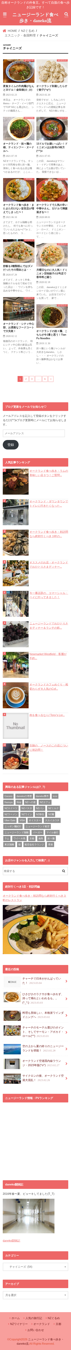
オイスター (35, 820)
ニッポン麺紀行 (12, 826)
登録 (10, 445)
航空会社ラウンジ (34, 844)
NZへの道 (30, 802)
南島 (40, 838)
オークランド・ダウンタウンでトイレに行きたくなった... (48, 503)
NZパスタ (27, 808)
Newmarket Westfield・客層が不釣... (48, 656)
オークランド (41, 1323)
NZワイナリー (19, 1323)
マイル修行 (52, 832)
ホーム (16, 1318)
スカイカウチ (52, 820)
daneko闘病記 (11, 1240)
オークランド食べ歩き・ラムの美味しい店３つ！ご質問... (48, 473)
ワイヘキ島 (19, 838)
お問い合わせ (35, 1330)
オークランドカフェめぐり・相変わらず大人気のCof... (48, 686)
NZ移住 (40, 814)
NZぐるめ (54, 1318)
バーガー (37, 832)
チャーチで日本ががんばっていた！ (41, 980)
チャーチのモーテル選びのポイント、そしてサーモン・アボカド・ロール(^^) (43, 1031)
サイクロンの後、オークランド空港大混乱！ (43, 1078)
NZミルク (53, 808)
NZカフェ (45, 802)
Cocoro (8, 796)
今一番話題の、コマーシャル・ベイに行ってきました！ (48, 595)
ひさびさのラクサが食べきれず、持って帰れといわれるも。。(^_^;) (43, 998)
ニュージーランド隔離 (16, 832)
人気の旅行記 (34, 1318)
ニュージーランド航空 (38, 826)
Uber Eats (9, 820)
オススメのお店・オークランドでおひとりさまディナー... (48, 564)
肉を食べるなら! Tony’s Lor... (47, 715)
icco (55, 796)
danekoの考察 (24, 796)
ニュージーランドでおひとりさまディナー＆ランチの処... (48, 625)
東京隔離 (9, 844)
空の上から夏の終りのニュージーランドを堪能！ (43, 1048)
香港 (50, 844)
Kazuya (8, 802)
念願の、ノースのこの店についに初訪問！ (48, 747)
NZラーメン (10, 814)
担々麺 (51, 838)
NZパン (40, 808)
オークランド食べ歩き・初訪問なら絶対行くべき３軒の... (48, 534)
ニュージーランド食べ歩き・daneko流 (35, 17)
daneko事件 (42, 796)
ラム (6, 838)
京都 (31, 838)
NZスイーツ (10, 808)
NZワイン (27, 814)
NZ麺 (51, 814)
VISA (22, 820)
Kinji (19, 802)
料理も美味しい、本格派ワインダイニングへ (43, 1015)
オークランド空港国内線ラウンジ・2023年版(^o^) (41, 1063)
